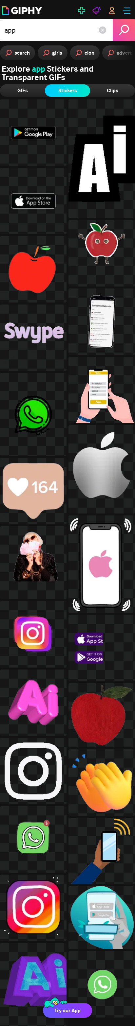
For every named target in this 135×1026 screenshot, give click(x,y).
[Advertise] (96, 10)
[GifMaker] (81, 10)
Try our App (67, 1010)
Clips (112, 90)
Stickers (67, 90)
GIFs (22, 90)
